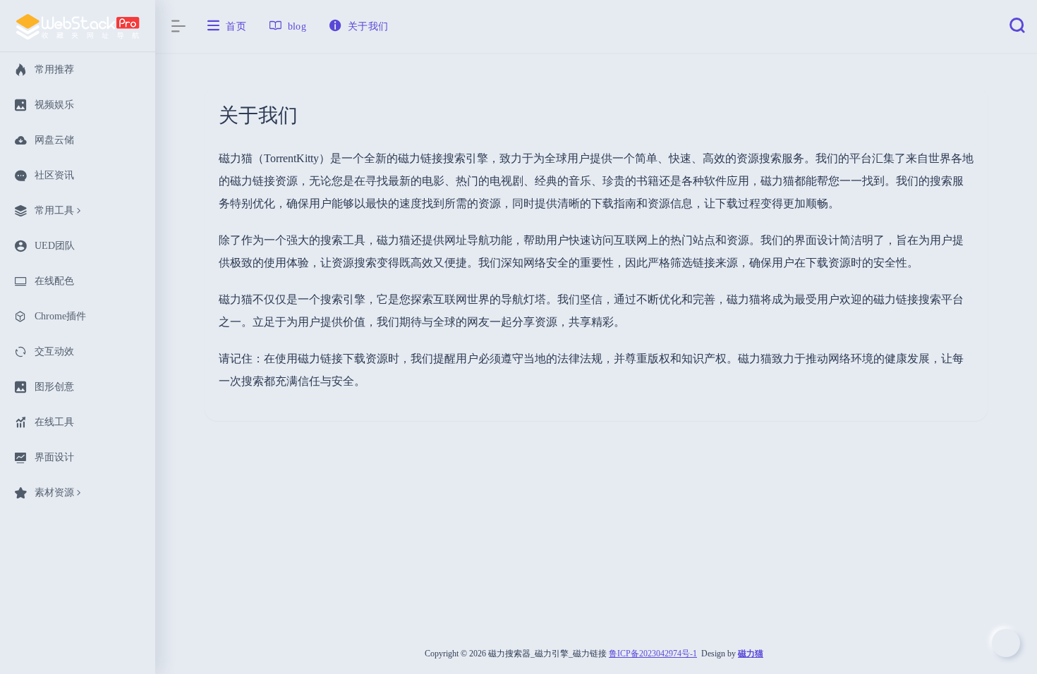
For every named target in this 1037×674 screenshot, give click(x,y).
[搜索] (1017, 29)
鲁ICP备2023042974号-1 (653, 653)
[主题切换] (1006, 643)
